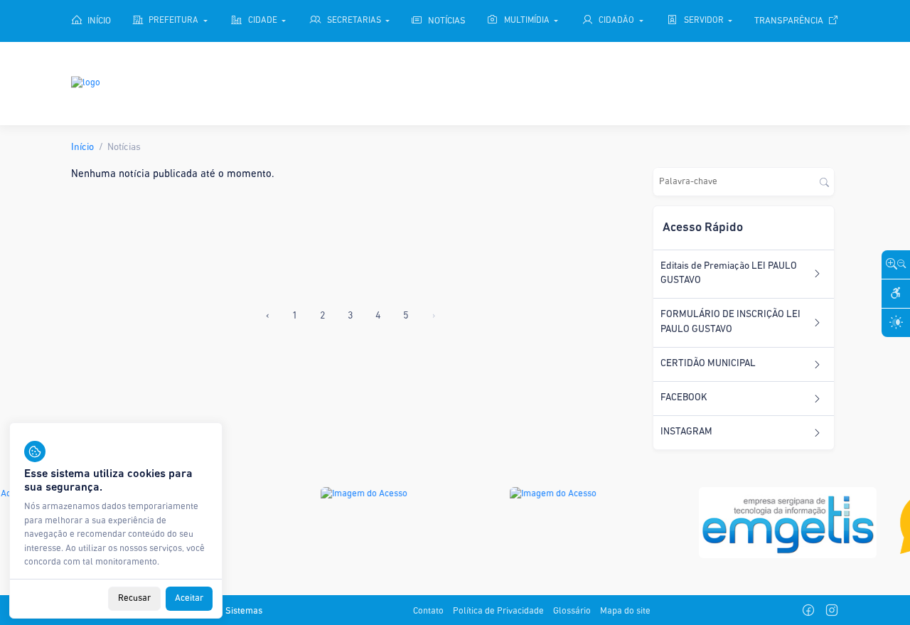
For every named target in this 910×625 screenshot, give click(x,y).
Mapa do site (625, 611)
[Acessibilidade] (896, 293)
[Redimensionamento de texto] (896, 264)
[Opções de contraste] (896, 323)
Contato (428, 611)
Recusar (134, 598)
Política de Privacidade (498, 611)
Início (82, 147)
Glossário (572, 611)
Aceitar (189, 598)
